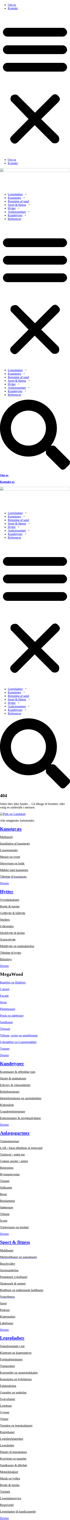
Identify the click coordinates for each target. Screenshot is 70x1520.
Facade (4, 995)
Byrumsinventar (10, 1174)
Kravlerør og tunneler (13, 1458)
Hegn (3, 1002)
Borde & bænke (10, 906)
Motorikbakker (9, 1471)
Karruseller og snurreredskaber (19, 1372)
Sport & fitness (17, 204)
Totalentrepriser (9, 1141)
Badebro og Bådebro (13, 982)
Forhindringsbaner (11, 1359)
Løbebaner (6, 1323)
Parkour (5, 1310)
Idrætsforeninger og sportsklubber (20, 1098)
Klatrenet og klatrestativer (16, 1352)
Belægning (6, 1167)
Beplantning (7, 1200)
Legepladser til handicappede (18, 1511)
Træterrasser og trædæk (14, 1227)
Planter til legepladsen (13, 1452)
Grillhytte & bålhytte (12, 913)
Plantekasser (7, 1009)
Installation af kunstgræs (15, 843)
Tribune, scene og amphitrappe (19, 1035)
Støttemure (6, 1207)
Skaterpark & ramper (13, 1283)
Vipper (4, 1419)
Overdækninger (9, 899)
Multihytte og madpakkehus (17, 946)
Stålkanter (6, 1187)
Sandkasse (6, 1022)
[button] (35, 84)
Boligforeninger (9, 1091)
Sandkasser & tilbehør (13, 1465)
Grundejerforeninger (12, 1111)
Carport (4, 989)
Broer (3, 1194)
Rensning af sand (18, 201)
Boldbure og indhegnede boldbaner (21, 1290)
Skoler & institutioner (13, 1078)
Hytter (12, 208)
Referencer (14, 218)
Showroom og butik (12, 863)
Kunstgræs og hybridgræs (16, 1379)
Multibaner (6, 1250)
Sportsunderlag (9, 1270)
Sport (3, 1303)
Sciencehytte (8, 939)
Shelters (5, 919)
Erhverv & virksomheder (15, 1085)
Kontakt (13, 8)
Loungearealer (9, 850)
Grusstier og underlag (13, 1392)
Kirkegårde (7, 1105)
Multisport (6, 837)
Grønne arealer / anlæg (14, 1161)
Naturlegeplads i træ (12, 1346)
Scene (3, 1220)
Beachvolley (7, 1263)
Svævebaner (7, 1399)
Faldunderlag (8, 1385)
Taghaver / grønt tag (12, 1154)
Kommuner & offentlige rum (17, 1071)
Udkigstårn (7, 926)
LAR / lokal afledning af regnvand (21, 1148)
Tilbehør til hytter (10, 952)
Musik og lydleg (10, 1478)
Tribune (5, 1214)
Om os (12, 4)
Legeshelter (7, 1445)
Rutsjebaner (7, 1432)
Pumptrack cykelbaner (13, 1277)
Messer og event (10, 856)
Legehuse (6, 1405)
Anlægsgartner (17, 211)
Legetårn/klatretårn (11, 1438)
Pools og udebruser (12, 1015)
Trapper (5, 1048)
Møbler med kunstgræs (14, 870)
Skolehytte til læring (12, 933)
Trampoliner (7, 1366)
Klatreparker (7, 1316)
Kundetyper (15, 215)
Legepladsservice (10, 1498)
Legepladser (15, 194)
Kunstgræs (14, 197)
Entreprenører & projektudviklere (20, 1118)
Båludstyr (6, 959)
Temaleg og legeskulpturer (16, 1425)
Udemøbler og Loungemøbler (18, 1042)
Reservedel (7, 1505)
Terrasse (5, 1028)
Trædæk (5, 1491)
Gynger (4, 1412)
